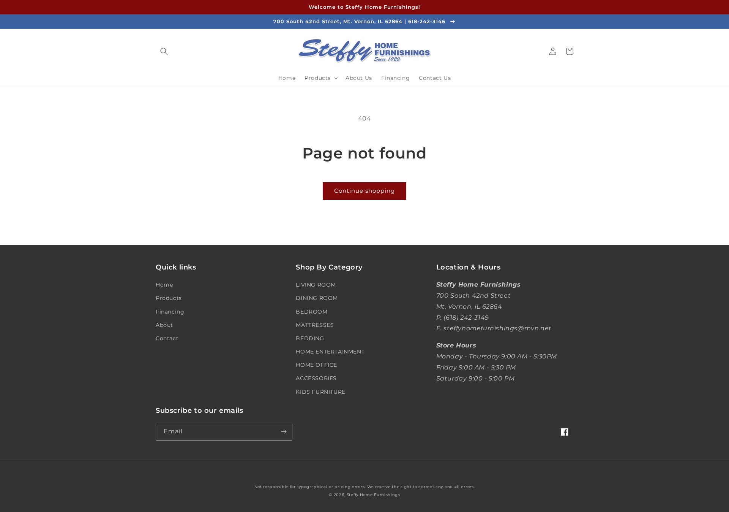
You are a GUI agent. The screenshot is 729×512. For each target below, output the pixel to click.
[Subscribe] (283, 432)
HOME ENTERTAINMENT (330, 351)
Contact (167, 338)
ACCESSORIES (316, 378)
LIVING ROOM (316, 284)
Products (169, 298)
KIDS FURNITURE (320, 391)
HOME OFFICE (316, 364)
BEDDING (310, 338)
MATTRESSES (315, 325)
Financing (170, 311)
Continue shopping (364, 190)
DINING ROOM (317, 298)
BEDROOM (311, 311)
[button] (164, 51)
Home (164, 284)
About (164, 325)
